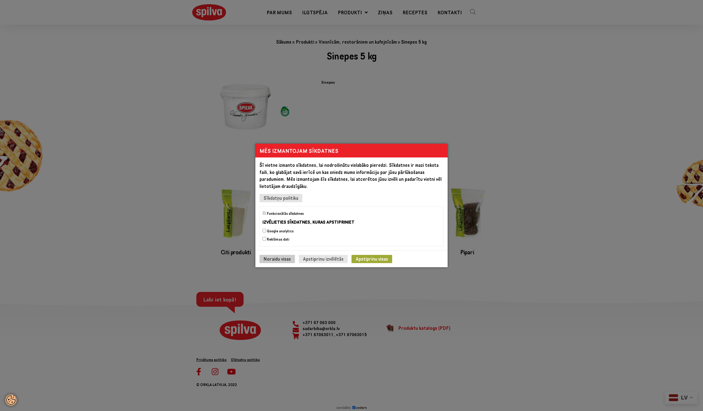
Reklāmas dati (277, 239)
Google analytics (280, 231)
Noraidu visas (277, 259)
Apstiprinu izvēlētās (323, 259)
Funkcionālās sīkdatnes (285, 213)
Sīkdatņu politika (281, 198)
